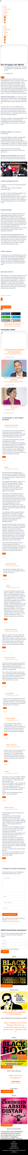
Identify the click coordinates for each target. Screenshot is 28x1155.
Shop (5, 14)
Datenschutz (14, 1143)
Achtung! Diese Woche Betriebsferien (12, 1131)
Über (5, 6)
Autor (5, 7)
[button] (5, 313)
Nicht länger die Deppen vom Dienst (11, 1138)
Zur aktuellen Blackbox (14, 1014)
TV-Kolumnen (7, 9)
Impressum (14, 1146)
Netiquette (14, 1145)
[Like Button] (2, 77)
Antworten (4, 460)
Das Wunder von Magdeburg (9, 1137)
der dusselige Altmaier (13, 323)
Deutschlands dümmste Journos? (11, 1133)
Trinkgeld (6, 12)
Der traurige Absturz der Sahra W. (11, 1135)
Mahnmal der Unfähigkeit (14, 324)
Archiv (5, 10)
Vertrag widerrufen (14, 1148)
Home (14, 1141)
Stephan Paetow (17, 326)
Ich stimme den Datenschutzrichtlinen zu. (10, 949)
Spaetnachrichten (8, 326)
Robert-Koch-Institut (13, 100)
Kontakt (5, 15)
